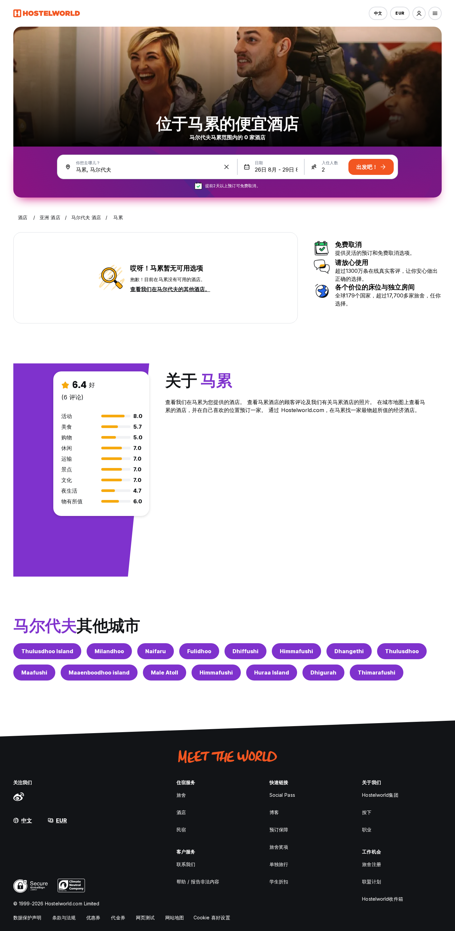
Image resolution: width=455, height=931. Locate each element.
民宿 (181, 829)
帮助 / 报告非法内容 (198, 881)
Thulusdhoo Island (47, 651)
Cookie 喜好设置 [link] (212, 917)
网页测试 (145, 917)
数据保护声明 (27, 917)
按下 (366, 812)
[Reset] (226, 167)
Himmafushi (296, 651)
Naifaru (155, 651)
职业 (366, 829)
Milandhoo (109, 651)
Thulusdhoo (402, 651)
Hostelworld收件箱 (382, 899)
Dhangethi (349, 651)
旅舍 (181, 795)
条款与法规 (64, 917)
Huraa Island (271, 672)
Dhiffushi (245, 651)
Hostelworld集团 (380, 795)
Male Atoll (164, 672)
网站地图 (174, 917)
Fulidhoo (199, 651)
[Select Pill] (419, 13)
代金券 (118, 917)
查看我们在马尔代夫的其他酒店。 (170, 289)
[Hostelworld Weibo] (18, 796)
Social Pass (282, 795)
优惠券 (93, 917)
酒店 (181, 812)
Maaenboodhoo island (99, 672)
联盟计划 (371, 881)
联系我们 (186, 864)
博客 (274, 812)
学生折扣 (278, 881)
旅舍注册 (371, 864)
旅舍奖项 (278, 847)
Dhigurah (323, 672)
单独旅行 (278, 864)
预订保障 (278, 829)
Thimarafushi (376, 672)
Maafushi (34, 672)
